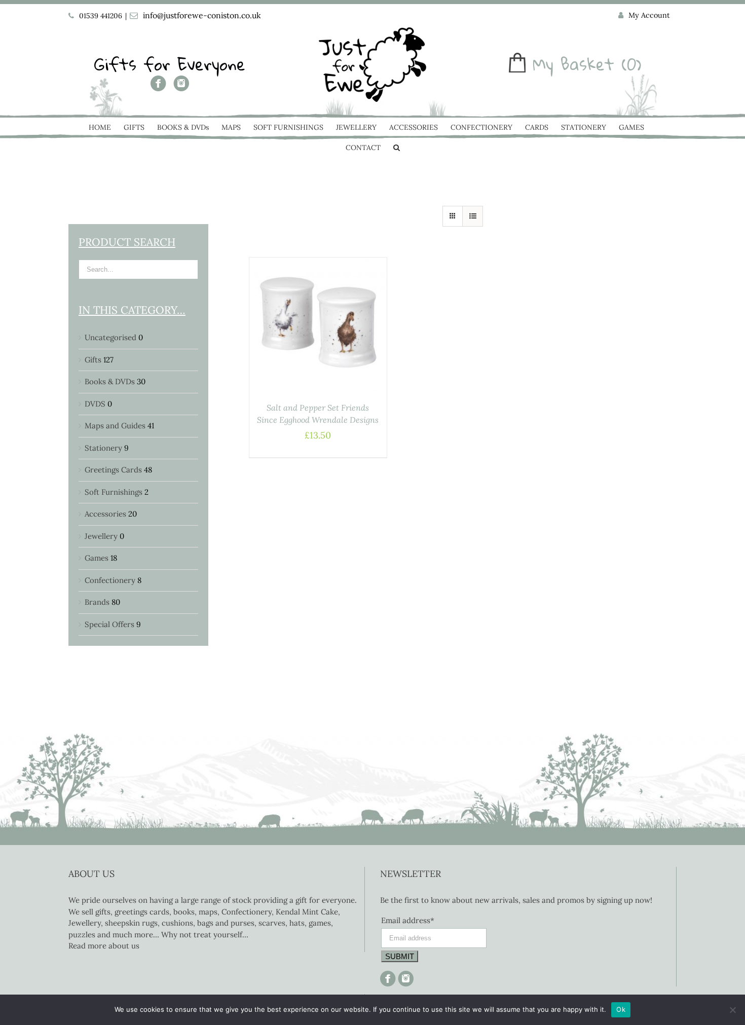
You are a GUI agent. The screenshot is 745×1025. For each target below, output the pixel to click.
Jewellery (101, 536)
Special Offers (109, 624)
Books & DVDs (110, 381)
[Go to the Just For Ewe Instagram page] (181, 87)
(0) (631, 64)
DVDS (95, 404)
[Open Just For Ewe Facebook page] (158, 87)
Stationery (103, 448)
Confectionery (110, 580)
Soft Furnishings (113, 492)
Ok (620, 1009)
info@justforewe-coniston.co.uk (202, 15)
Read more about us (103, 945)
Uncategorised (110, 337)
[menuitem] (644, 16)
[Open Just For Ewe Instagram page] (405, 976)
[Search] (396, 148)
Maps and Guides (115, 425)
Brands (97, 602)
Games (96, 558)
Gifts (93, 359)
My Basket (573, 64)
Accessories (105, 514)
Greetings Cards (113, 469)
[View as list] (472, 216)
